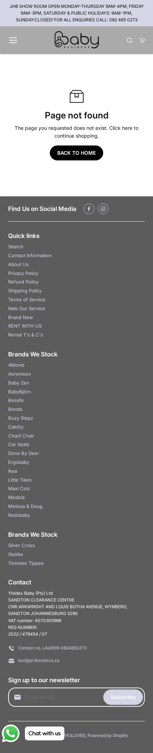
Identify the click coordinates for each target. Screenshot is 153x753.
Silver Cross (21, 545)
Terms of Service (27, 299)
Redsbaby (19, 515)
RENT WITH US (25, 326)
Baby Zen (18, 383)
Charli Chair (21, 436)
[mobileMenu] (13, 40)
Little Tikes (20, 480)
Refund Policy (23, 282)
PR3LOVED (74, 735)
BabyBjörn (19, 391)
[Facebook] (89, 208)
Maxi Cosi (19, 488)
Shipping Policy (25, 290)
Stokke (15, 554)
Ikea (12, 471)
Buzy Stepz (20, 418)
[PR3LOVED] (77, 40)
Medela (16, 497)
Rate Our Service (26, 308)
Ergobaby (18, 462)
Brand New (20, 317)
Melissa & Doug (25, 506)
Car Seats (19, 444)
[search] (129, 40)
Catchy (15, 427)
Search (15, 246)
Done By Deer (23, 453)
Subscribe (123, 697)
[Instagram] (103, 208)
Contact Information (30, 255)
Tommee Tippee (26, 563)
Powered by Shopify (108, 735)
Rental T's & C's (25, 335)
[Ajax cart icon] (142, 40)
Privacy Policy (23, 273)
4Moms (16, 365)
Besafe (16, 400)
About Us (18, 264)
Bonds (15, 409)
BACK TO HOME (76, 153)
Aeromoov (19, 374)
